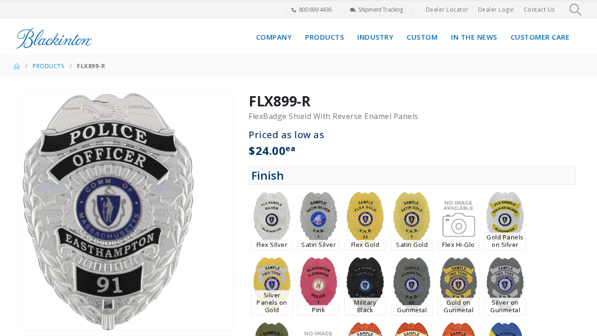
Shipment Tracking (380, 10)
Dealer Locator (447, 10)
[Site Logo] (53, 37)
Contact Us (539, 10)
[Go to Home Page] (17, 66)
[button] (576, 10)
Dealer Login (496, 10)
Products (324, 37)
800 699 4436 (315, 10)
